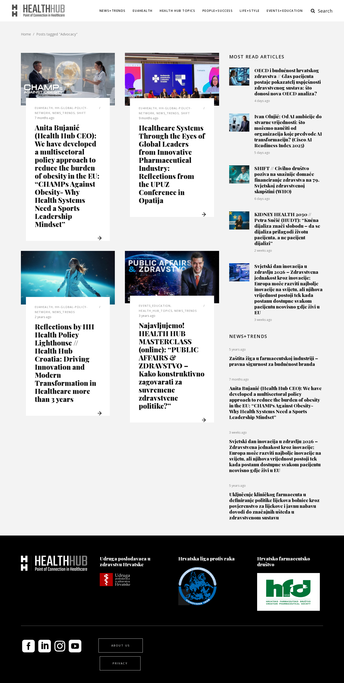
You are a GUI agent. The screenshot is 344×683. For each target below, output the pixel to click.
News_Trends (63, 113)
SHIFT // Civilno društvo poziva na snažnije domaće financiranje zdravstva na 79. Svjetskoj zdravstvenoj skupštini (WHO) (286, 180)
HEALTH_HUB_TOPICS (155, 311)
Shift (81, 113)
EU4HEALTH (44, 108)
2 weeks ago (263, 250)
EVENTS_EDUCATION (154, 306)
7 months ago (44, 118)
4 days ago (262, 101)
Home (26, 34)
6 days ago (262, 199)
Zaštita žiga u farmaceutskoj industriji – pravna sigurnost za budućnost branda (273, 361)
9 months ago (148, 118)
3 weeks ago (263, 320)
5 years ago (237, 349)
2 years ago (43, 317)
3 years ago (147, 316)
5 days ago (262, 152)
